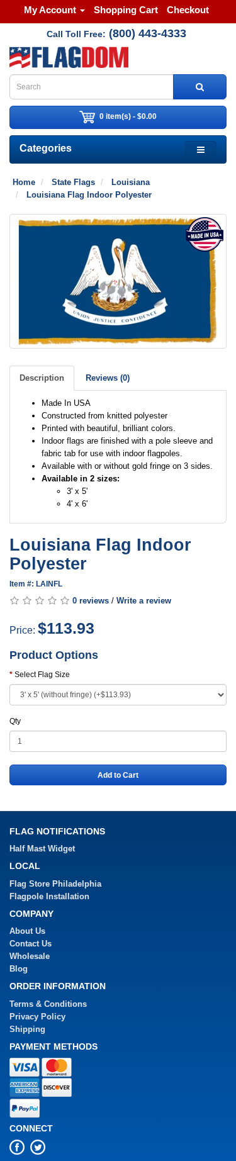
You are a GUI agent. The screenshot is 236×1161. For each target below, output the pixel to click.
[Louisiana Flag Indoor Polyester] (118, 281)
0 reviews (90, 600)
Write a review (143, 600)
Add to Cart (118, 775)
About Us (27, 931)
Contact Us (30, 943)
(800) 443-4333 (147, 33)
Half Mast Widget (42, 848)
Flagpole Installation (49, 896)
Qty (15, 721)
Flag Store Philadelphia (55, 884)
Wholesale (29, 956)
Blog (18, 968)
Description (42, 378)
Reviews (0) (108, 378)
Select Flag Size (42, 674)
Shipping (27, 1029)
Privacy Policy (37, 1016)
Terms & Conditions (48, 1004)
